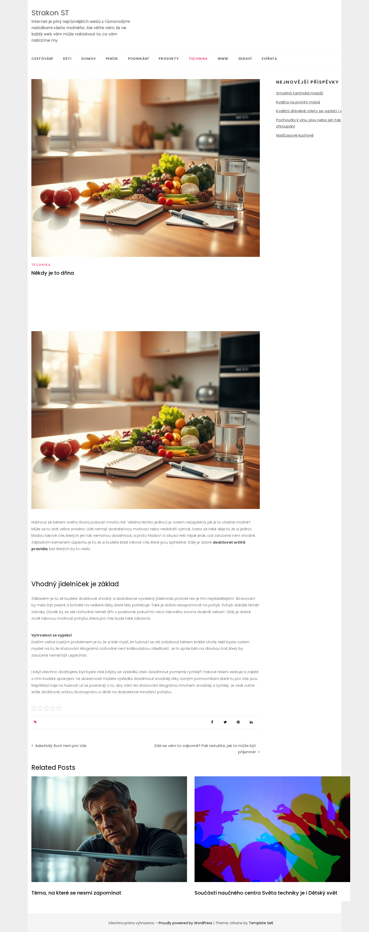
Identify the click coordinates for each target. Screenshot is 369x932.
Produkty (168, 58)
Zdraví (245, 58)
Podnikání (138, 58)
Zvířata (269, 58)
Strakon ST (50, 13)
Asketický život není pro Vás (61, 745)
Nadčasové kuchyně (295, 135)
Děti (67, 58)
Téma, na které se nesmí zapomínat (76, 892)
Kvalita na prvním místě (298, 102)
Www (223, 58)
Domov (88, 58)
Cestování (42, 58)
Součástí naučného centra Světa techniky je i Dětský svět (266, 892)
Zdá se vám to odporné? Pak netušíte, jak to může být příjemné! (205, 749)
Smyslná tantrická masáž (299, 93)
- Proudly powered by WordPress (184, 922)
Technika (198, 58)
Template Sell (261, 922)
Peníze (112, 58)
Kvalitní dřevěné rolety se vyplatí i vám (312, 110)
